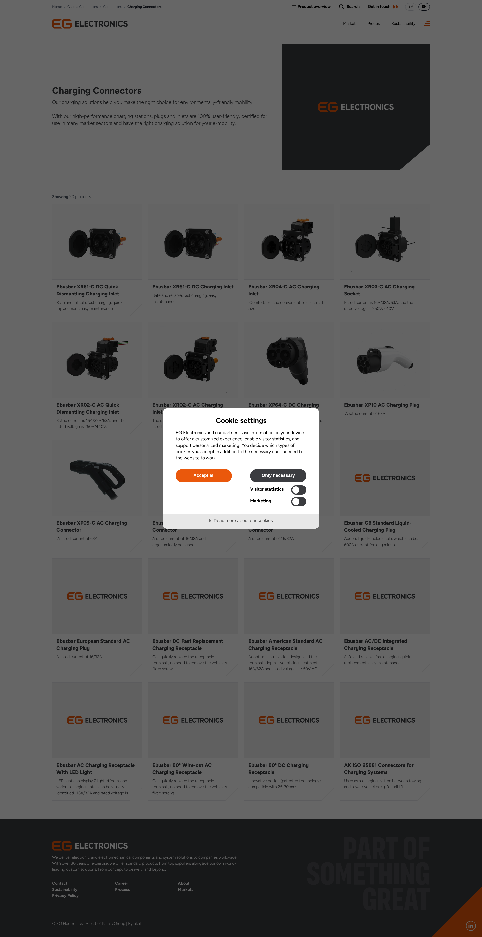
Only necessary (278, 475)
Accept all (204, 475)
